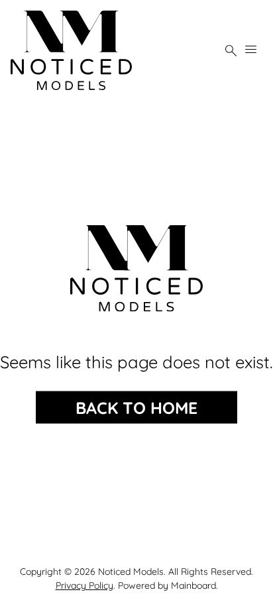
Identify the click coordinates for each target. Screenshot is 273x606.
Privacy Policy (84, 585)
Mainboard (193, 585)
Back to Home (136, 407)
